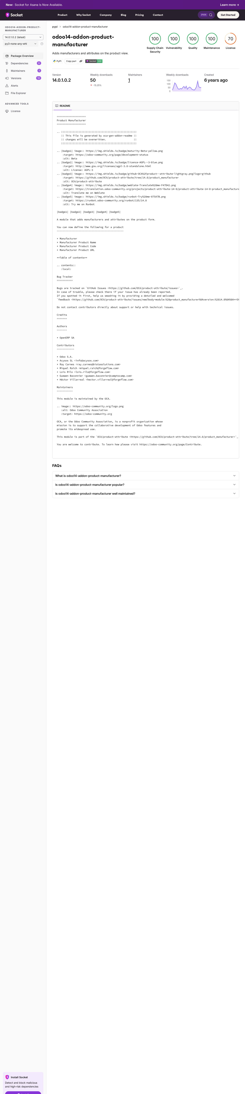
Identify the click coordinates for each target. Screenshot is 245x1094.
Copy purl (71, 61)
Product (62, 15)
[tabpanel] (146, 284)
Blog (123, 15)
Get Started (228, 15)
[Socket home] (14, 15)
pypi (55, 26)
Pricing (139, 15)
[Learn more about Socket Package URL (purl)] (81, 61)
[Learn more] (41, 43)
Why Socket (83, 15)
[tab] (63, 106)
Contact (158, 15)
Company (106, 15)
